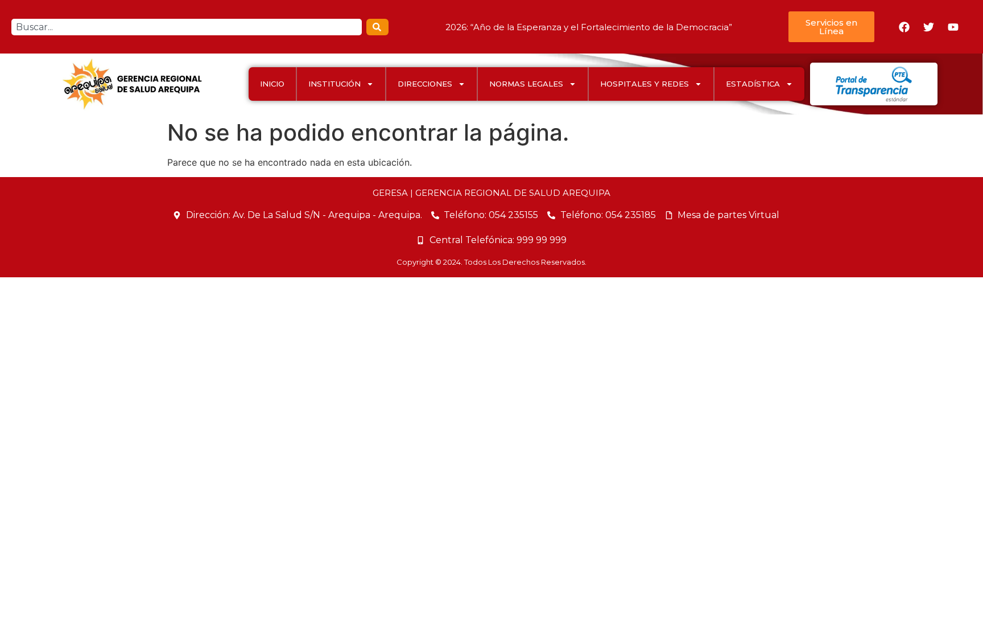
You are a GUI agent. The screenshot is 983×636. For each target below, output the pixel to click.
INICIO (272, 83)
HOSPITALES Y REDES (644, 83)
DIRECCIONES (425, 83)
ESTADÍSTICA (753, 83)
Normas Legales (526, 83)
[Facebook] (904, 27)
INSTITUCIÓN (334, 83)
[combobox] (186, 27)
